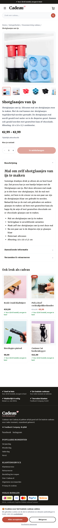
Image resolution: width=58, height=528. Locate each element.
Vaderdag (6, 451)
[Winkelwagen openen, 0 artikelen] (53, 8)
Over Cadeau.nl (8, 478)
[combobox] (29, 15)
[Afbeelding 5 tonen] (45, 91)
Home (4, 25)
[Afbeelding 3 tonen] (26, 91)
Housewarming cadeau (31, 25)
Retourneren (7, 470)
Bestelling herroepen (10, 474)
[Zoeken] (53, 15)
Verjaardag (6, 444)
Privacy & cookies (9, 486)
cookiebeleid (18, 514)
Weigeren (43, 519)
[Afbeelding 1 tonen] (6, 91)
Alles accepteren (15, 519)
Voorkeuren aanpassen (29, 524)
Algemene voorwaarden (11, 482)
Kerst (4, 455)
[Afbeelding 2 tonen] (16, 91)
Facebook (6, 432)
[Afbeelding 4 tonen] (35, 91)
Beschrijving (29, 163)
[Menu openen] (5, 8)
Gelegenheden (14, 25)
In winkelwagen (36, 150)
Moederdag (6, 448)
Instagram (17, 432)
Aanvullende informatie (29, 249)
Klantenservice (8, 467)
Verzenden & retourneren (29, 257)
